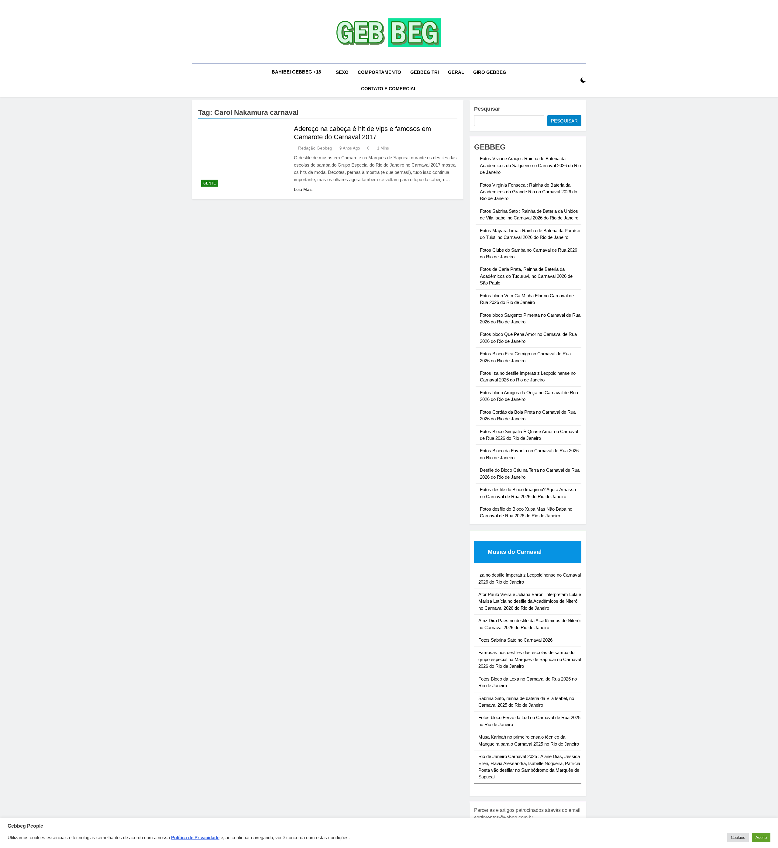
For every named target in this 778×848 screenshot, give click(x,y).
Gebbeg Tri (424, 72)
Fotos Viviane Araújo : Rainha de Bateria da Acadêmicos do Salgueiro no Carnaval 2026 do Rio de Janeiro (530, 165)
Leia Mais (303, 189)
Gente (209, 183)
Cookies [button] (738, 837)
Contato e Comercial (389, 88)
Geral (456, 72)
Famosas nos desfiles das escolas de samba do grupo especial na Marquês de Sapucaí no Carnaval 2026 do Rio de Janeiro (529, 659)
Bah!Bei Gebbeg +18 (296, 71)
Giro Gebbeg (489, 72)
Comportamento (379, 72)
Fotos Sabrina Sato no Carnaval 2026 (515, 640)
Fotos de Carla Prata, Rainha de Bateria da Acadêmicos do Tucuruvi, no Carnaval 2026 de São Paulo (526, 276)
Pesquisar (487, 109)
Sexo (342, 72)
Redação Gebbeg (315, 148)
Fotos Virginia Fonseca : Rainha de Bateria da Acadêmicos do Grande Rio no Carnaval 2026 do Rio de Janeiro (528, 191)
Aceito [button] (761, 837)
